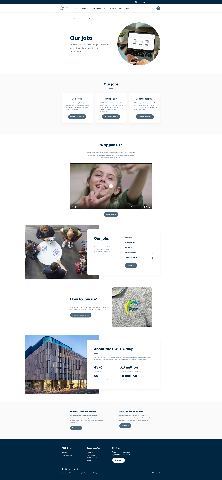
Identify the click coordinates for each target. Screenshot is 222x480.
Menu (77, 8)
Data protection (73, 473)
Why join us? (129, 237)
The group (85, 8)
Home (72, 18)
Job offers (128, 247)
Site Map (64, 473)
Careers (111, 8)
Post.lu (139, 2)
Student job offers (131, 257)
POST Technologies (92, 458)
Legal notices (83, 473)
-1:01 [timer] (132, 206)
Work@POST (90, 452)
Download (75, 428)
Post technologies (149, 2)
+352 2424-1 (117, 454)
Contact (128, 8)
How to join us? (130, 242)
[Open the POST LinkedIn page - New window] (74, 469)
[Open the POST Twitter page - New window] (78, 469)
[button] (111, 186)
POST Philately (91, 455)
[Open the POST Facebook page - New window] (62, 469)
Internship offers (130, 252)
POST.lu (89, 461)
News (120, 8)
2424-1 (116, 452)
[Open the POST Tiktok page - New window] (70, 469)
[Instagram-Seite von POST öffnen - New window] (66, 469)
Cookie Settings (93, 473)
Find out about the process (80, 315)
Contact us (117, 460)
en (157, 2)
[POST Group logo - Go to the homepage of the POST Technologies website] (65, 8)
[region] (111, 186)
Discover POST (110, 214)
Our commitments (99, 8)
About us (64, 452)
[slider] (103, 207)
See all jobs (130, 265)
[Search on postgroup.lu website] (158, 8)
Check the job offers (76, 116)
